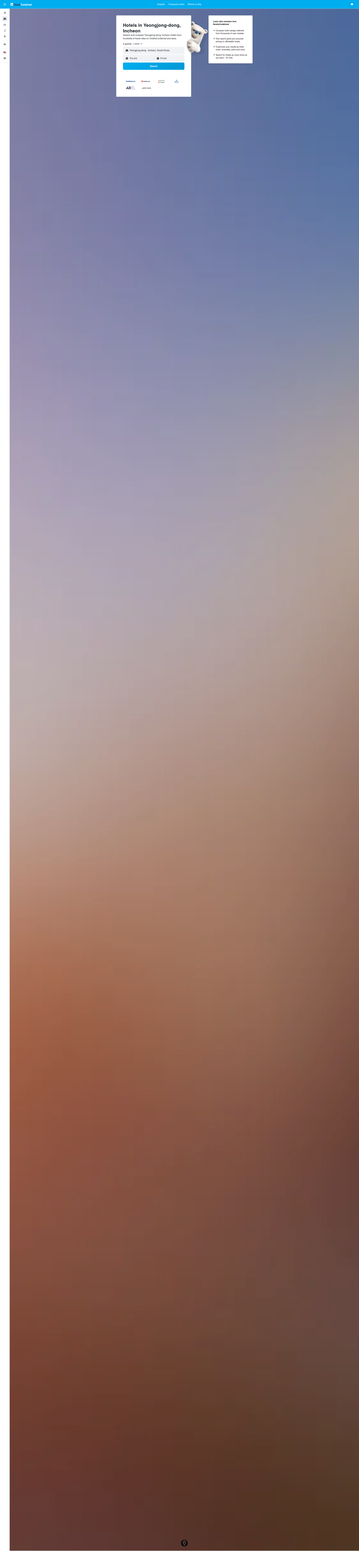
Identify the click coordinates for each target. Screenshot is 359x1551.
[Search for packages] (4, 30)
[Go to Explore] (4, 36)
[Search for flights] (4, 13)
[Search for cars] (4, 24)
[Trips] (4, 44)
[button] (5, 4)
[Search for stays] (4, 19)
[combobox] (133, 43)
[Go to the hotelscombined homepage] (21, 4)
